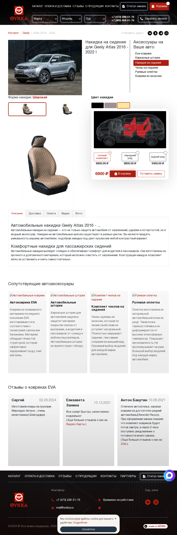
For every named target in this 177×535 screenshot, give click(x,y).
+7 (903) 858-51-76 (122, 20)
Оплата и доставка (58, 6)
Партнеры (128, 476)
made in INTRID (157, 526)
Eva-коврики (143, 54)
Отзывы (78, 6)
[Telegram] (161, 33)
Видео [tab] (65, 213)
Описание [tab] (17, 213)
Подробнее (80, 522)
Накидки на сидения (148, 63)
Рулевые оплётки (146, 72)
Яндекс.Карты (75, 424)
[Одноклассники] (155, 33)
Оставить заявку (151, 174)
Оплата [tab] (51, 213)
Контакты (112, 6)
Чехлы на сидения (146, 68)
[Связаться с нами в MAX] (169, 475)
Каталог (37, 6)
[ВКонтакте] (149, 33)
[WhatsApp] (166, 33)
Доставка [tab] (35, 213)
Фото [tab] (78, 213)
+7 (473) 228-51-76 (122, 17)
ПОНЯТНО (88, 529)
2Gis (124, 444)
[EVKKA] (19, 500)
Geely (26, 33)
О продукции (94, 6)
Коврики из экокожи (148, 76)
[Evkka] (19, 13)
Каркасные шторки (147, 58)
